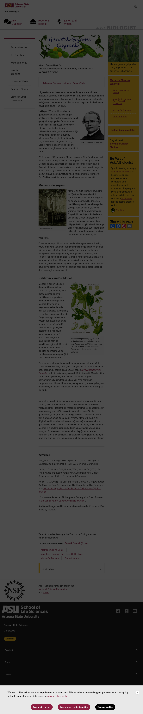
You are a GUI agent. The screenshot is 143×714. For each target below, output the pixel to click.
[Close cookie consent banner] (137, 693)
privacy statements (57, 696)
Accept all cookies (41, 707)
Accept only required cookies (74, 707)
